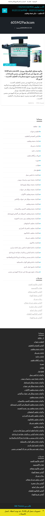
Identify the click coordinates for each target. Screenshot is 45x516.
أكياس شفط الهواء (36, 295)
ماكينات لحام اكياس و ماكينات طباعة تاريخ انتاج (24, 252)
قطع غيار (36, 170)
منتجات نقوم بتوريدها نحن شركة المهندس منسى (23, 272)
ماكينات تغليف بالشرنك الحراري (29, 228)
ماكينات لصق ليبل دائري (31, 267)
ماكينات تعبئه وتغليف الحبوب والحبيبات (26, 209)
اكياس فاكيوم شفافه (35, 292)
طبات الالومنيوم (36, 288)
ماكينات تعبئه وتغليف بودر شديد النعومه (26, 218)
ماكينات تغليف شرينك (32, 238)
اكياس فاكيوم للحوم (35, 284)
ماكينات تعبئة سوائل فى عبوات (29, 189)
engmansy (31, 103)
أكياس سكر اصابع (36, 310)
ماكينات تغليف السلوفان (31, 223)
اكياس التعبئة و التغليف (32, 136)
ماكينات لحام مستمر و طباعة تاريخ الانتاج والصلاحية (22, 257)
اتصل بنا (29, 1)
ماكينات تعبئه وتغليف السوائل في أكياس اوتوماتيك (23, 214)
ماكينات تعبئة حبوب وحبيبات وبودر (28, 180)
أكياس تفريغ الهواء (36, 318)
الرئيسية (34, 1)
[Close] (43, 510)
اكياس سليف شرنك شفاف (33, 303)
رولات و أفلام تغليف (33, 156)
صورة (37, 160)
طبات (37, 165)
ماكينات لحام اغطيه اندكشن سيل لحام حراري (24, 247)
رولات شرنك (37, 299)
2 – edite (36, 126)
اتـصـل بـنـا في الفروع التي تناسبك (17, 1)
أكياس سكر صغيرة (35, 307)
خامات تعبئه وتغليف (33, 141)
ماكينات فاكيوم (34, 243)
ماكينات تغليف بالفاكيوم (9, 64)
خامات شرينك (34, 146)
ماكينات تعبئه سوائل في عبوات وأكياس (26, 199)
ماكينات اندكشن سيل (32, 175)
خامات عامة (35, 151)
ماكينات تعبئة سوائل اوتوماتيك (29, 185)
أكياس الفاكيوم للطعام (34, 314)
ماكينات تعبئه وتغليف (32, 204)
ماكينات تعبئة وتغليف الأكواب (30, 194)
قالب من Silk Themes (22, 506)
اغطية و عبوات (34, 131)
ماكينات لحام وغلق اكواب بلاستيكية (28, 262)
